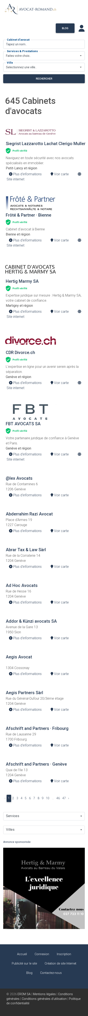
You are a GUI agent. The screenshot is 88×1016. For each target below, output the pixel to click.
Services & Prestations (22, 51)
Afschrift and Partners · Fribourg (37, 728)
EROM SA (24, 994)
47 (64, 798)
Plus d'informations (27, 174)
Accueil (22, 954)
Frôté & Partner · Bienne (28, 215)
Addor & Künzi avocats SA (31, 621)
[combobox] (44, 55)
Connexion (42, 954)
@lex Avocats (19, 478)
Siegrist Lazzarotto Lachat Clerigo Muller (45, 143)
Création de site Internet (60, 963)
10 (47, 798)
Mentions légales (44, 994)
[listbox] (44, 816)
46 (58, 798)
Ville (10, 62)
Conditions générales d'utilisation (44, 999)
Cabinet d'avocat (18, 39)
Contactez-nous (51, 973)
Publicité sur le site (24, 963)
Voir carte (61, 174)
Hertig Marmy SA (22, 281)
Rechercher (44, 78)
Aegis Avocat (19, 656)
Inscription (64, 954)
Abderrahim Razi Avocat (29, 514)
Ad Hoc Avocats (22, 585)
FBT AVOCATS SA (23, 423)
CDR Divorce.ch (20, 352)
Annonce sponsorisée (17, 841)
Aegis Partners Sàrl (24, 692)
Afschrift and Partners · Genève (36, 764)
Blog (65, 28)
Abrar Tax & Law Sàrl (26, 549)
